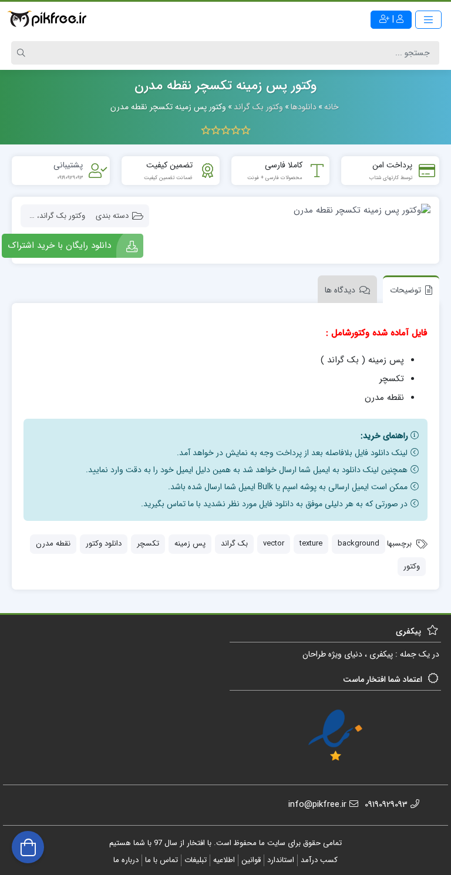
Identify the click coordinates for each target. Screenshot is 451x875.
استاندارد (280, 860)
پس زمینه (190, 543)
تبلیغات (195, 860)
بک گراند (234, 543)
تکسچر (148, 543)
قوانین (251, 860)
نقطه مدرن (53, 543)
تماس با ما (161, 860)
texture (310, 543)
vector (273, 543)
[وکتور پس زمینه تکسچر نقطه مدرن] (295, 210)
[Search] (23, 53)
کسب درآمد (319, 860)
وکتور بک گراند (62, 216)
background (358, 543)
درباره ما (126, 860)
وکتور (411, 566)
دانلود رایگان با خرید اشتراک (59, 245)
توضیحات (405, 290)
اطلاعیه (224, 860)
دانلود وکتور (104, 543)
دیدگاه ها (340, 290)
